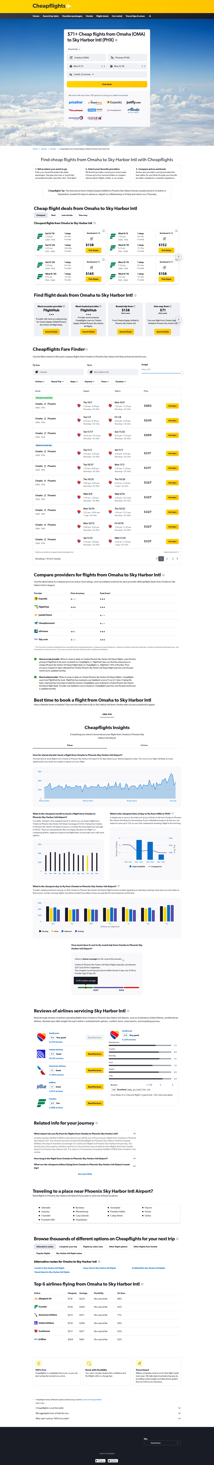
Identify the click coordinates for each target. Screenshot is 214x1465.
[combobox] (74, 49)
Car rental (117, 16)
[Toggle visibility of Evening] (79, 931)
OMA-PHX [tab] (107, 714)
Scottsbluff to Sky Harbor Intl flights (148, 1268)
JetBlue (52, 1082)
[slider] (182, 373)
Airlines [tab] (144, 745)
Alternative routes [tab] (44, 1246)
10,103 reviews (56, 1058)
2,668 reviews (56, 1107)
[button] (85, 66)
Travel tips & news (135, 16)
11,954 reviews (56, 1075)
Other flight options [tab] (118, 1246)
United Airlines (56, 1049)
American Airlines (57, 1066)
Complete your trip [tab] (68, 1246)
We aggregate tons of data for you (52, 1413)
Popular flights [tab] (43, 1253)
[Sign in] (150, 16)
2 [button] (167, 558)
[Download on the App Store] (113, 1461)
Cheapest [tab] (40, 215)
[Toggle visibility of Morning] (43, 931)
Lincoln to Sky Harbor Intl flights (49, 1268)
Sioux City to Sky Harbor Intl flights (99, 1268)
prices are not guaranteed (92, 1400)
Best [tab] (53, 215)
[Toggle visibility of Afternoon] (67, 931)
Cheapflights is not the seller (50, 1408)
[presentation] (116, 40)
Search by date (51, 16)
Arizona (44, 149)
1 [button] (161, 558)
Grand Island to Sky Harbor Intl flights (52, 1272)
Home (36, 16)
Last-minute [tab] (67, 215)
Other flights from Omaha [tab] (145, 1246)
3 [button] (173, 558)
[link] (51, 332)
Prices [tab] (70, 745)
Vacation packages (72, 16)
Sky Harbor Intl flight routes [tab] (69, 1253)
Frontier (52, 1099)
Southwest (54, 1033)
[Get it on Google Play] (100, 1461)
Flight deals (102, 16)
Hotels (89, 16)
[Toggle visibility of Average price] (155, 867)
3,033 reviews (56, 1091)
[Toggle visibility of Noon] (54, 931)
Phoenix (53, 149)
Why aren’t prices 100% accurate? (52, 1418)
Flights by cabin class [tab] (93, 1246)
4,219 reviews (56, 1042)
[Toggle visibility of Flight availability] (137, 867)
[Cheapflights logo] (49, 6)
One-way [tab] (83, 215)
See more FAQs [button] (85, 1174)
